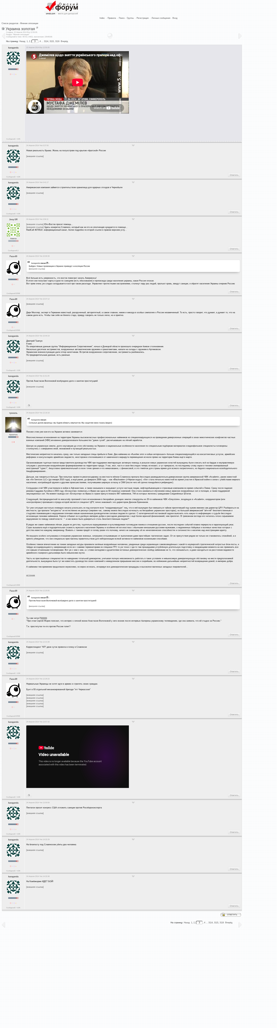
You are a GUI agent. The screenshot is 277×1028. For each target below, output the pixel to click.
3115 (52, 41)
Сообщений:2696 (13, 585)
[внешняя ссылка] (35, 156)
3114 (46, 41)
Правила (112, 18)
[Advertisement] (84, 126)
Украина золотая (20, 29)
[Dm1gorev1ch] (29, 795)
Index (102, 18)
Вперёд (64, 41)
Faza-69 (13, 256)
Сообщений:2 (13, 250)
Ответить (234, 175)
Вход (174, 18)
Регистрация (143, 18)
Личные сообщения (160, 18)
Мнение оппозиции (29, 23)
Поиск (122, 18)
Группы (130, 18)
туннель (13, 413)
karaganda (13, 48)
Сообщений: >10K (13, 139)
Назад (22, 41)
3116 (57, 41)
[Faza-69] (29, 405)
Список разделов (10, 23)
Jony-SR (13, 219)
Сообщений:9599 (13, 293)
